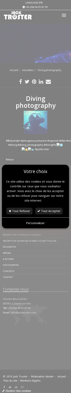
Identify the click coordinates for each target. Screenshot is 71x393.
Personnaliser (35, 223)
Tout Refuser (20, 211)
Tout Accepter (50, 211)
